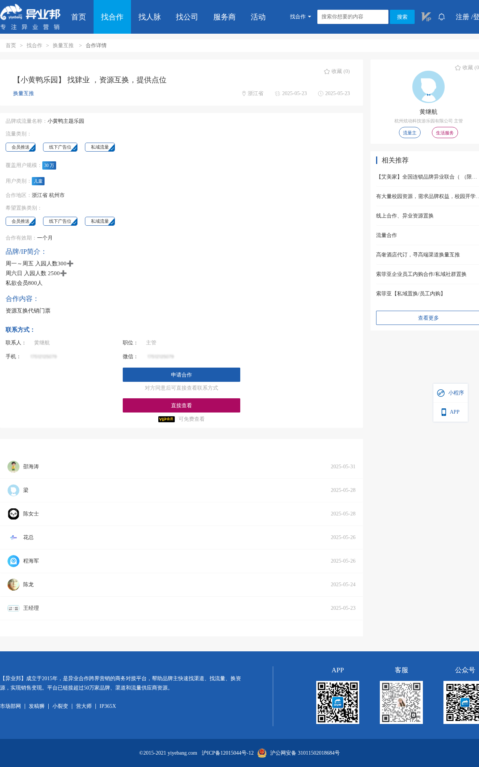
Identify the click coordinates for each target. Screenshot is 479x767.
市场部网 (10, 706)
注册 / (464, 16)
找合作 (112, 17)
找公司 (187, 17)
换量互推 (64, 45)
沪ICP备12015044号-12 (228, 753)
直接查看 (181, 405)
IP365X (108, 706)
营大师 (84, 706)
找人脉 (149, 17)
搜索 (402, 17)
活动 (258, 17)
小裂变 (60, 706)
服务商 (224, 17)
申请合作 (181, 375)
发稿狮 (37, 706)
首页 (78, 17)
